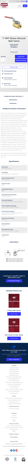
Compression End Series (14, 403)
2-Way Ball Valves (14, 367)
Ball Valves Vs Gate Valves (14, 335)
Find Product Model (14, 280)
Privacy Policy (14, 437)
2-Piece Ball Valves (14, 371)
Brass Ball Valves (14, 375)
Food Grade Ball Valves (14, 378)
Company (14, 413)
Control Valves (14, 393)
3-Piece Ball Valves (14, 310)
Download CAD (8, 73)
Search (10, 1)
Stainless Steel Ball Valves (14, 384)
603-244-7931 (14, 441)
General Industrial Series (14, 400)
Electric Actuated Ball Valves (14, 377)
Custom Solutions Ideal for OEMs (14, 389)
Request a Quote (14, 434)
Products (14, 365)
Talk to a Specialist (14, 359)
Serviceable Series (14, 402)
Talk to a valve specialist (10, 85)
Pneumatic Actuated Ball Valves (14, 382)
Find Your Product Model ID (14, 425)
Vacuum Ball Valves (14, 386)
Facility (14, 421)
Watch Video (14, 313)
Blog (14, 431)
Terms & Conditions (14, 408)
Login (18, 1)
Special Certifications (14, 391)
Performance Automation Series (14, 398)
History (14, 415)
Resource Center (14, 423)
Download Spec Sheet (10, 71)
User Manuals (14, 429)
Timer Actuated (14, 388)
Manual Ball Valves (14, 380)
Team (14, 419)
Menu (25, 5)
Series (19, 5)
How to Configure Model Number (14, 427)
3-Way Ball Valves (14, 369)
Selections (24, 1)
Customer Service (14, 406)
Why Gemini (14, 417)
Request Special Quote (10, 79)
